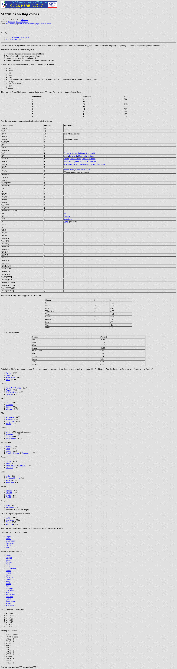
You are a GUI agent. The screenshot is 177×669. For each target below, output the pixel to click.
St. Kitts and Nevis (71, 164)
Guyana (93, 164)
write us (43, 24)
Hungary (9, 581)
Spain (8, 449)
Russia (8, 599)
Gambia (83, 161)
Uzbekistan (91, 161)
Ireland (66, 170)
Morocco (9, 405)
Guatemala (10, 543)
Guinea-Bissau (75, 159)
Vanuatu (92, 159)
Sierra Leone (11, 601)
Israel (8, 380)
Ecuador (9, 453)
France (8, 573)
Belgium (9, 558)
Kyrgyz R (73, 156)
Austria (8, 539)
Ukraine (16, 453)
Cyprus (8, 373)
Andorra (9, 491)
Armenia (21, 466)
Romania (9, 597)
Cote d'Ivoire (80, 170)
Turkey (8, 407)
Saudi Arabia (90, 153)
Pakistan (81, 153)
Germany (9, 577)
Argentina (9, 536)
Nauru (8, 424)
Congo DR (10, 422)
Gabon (8, 575)
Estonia (8, 571)
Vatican (8, 451)
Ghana (66, 159)
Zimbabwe (101, 164)
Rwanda (85, 159)
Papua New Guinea (13, 388)
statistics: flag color (22, 22)
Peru (7, 547)
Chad (8, 564)
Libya (66, 222)
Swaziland (10, 482)
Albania (67, 216)
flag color (11, 22)
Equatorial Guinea (13, 478)
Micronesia (10, 417)
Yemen (8, 603)
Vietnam (91, 156)
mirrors (49, 24)
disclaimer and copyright (31, 24)
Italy (7, 586)
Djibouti (76, 161)
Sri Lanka (9, 468)
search (20, 24)
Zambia (9, 497)
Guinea (8, 579)
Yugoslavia (10, 605)
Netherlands (10, 594)
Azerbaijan (68, 161)
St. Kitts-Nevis (11, 392)
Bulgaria (9, 562)
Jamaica (9, 394)
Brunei (8, 447)
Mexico (9, 480)
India (88, 170)
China (66, 156)
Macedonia (82, 156)
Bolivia (8, 560)
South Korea (10, 377)
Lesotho (9, 493)
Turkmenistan (11, 438)
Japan (8, 375)
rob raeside (24, 20)
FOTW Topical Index (14, 39)
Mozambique (84, 164)
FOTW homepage (11, 24)
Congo (8, 566)
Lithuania (9, 588)
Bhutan (8, 461)
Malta (8, 476)
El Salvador (10, 541)
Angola (8, 390)
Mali (7, 592)
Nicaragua (10, 507)
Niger (72, 170)
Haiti (65, 213)
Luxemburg (10, 590)
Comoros (67, 153)
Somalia (9, 419)
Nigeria (74, 153)
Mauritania (68, 219)
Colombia (25, 453)
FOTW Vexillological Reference (18, 37)
